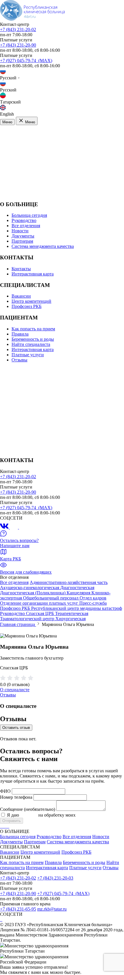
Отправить (11, 821)
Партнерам (22, 241)
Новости (20, 230)
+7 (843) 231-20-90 (18, 45)
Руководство (24, 220)
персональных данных (99, 815)
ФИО (5, 791)
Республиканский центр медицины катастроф (76, 608)
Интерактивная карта (33, 273)
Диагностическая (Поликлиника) (33, 592)
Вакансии (21, 296)
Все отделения (26, 225)
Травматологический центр (27, 618)
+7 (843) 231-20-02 (18, 29)
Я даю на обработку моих (64, 815)
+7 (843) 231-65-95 (18, 909)
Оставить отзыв (16, 727)
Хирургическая (70, 618)
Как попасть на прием (33, 328)
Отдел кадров (93, 597)
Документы (23, 235)
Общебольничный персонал (51, 597)
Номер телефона (16, 797)
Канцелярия (79, 592)
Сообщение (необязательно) (27, 809)
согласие (28, 815)
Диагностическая (77, 587)
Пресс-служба (93, 603)
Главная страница (18, 624)
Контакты (21, 268)
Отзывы (19, 359)
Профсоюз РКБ (27, 306)
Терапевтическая (71, 613)
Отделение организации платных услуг (39, 603)
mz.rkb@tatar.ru (52, 909)
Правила (20, 334)
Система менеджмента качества (43, 246)
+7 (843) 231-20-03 (55, 878)
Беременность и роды (33, 339)
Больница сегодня (29, 215)
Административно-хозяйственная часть (69, 582)
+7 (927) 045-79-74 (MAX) (26, 60)
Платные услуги (28, 354)
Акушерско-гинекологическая (30, 587)
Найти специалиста (31, 344)
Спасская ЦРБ (40, 613)
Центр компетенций (31, 301)
